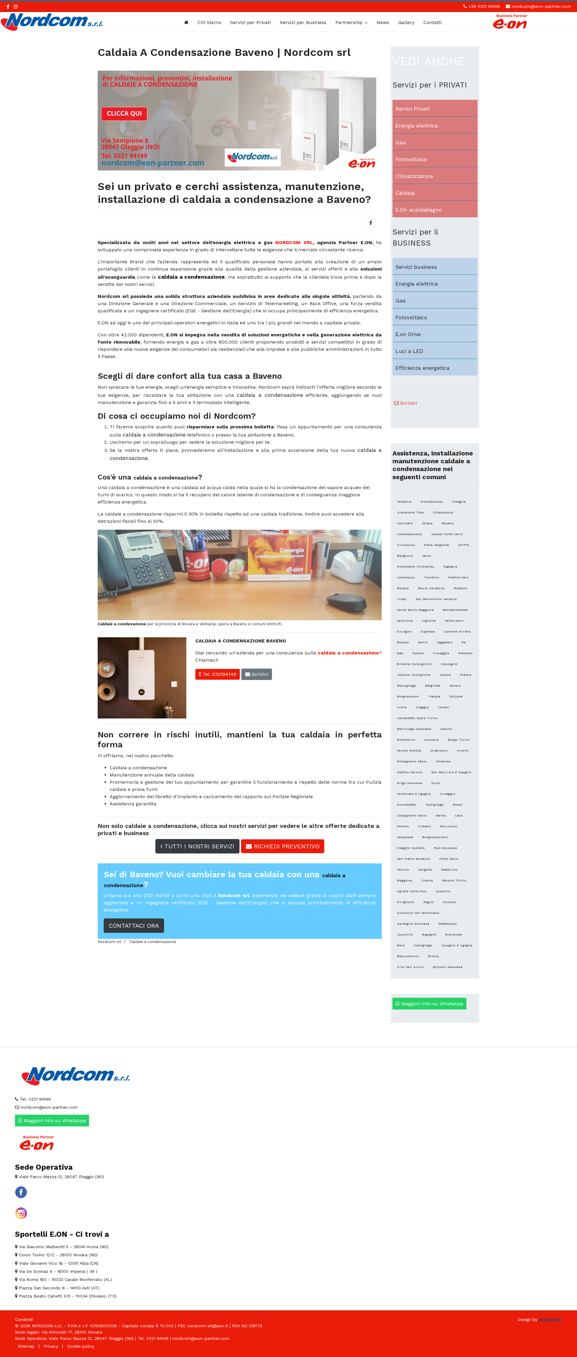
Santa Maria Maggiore (415, 609)
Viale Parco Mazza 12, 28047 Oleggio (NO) (60, 1176)
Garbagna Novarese (413, 923)
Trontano (431, 577)
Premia (466, 674)
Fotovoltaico (411, 159)
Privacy (51, 1346)
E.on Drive (408, 334)
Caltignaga (435, 804)
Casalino (442, 891)
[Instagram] (16, 7)
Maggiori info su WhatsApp (431, 1003)
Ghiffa (463, 545)
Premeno (465, 653)
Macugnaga (406, 685)
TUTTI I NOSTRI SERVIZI (198, 846)
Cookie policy (80, 1346)
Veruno (403, 869)
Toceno (418, 653)
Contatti (432, 22)
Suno (435, 783)
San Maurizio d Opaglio (451, 772)
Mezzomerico (408, 956)
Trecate (434, 696)
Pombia (403, 826)
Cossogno (449, 664)
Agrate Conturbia (411, 891)
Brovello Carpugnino (414, 664)
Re (464, 642)
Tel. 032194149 (218, 674)
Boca (401, 945)
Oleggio (422, 707)
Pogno (428, 902)
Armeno (424, 826)
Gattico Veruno (409, 772)
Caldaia (405, 193)
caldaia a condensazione (348, 653)
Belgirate (433, 685)
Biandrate (453, 934)
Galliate (456, 696)
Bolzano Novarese (448, 967)
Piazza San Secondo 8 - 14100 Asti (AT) (58, 1287)
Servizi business (416, 267)
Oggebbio (445, 642)
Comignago (423, 945)
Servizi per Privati (250, 22)
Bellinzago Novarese (414, 729)
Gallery (406, 22)
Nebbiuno (449, 869)
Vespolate (405, 837)
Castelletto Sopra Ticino (417, 718)
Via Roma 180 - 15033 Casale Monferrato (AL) (64, 1279)
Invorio (463, 750)
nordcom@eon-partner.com (541, 6)
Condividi (24, 1319)
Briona (433, 956)
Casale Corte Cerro (447, 534)
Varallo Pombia (409, 750)
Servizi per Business (303, 22)
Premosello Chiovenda (415, 566)
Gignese (428, 631)
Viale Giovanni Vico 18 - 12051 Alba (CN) (58, 1263)
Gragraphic (550, 1319)
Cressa (427, 880)
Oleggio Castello (411, 848)
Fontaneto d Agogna (414, 793)
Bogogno (429, 934)
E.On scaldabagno (418, 210)
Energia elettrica (416, 125)
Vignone (429, 620)
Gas (400, 142)
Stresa (427, 523)
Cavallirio (405, 934)
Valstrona (405, 620)
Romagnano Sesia (412, 761)
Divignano (405, 902)
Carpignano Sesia (412, 815)
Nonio (423, 642)
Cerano (446, 729)
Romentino (406, 739)
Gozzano (431, 739)
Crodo (402, 599)
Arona (402, 707)
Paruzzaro (448, 826)
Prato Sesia (448, 858)
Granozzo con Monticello (418, 912)
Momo (458, 804)
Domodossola (432, 501)
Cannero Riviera (457, 631)
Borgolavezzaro (435, 837)
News (383, 22)
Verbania (404, 501)
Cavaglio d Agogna (457, 945)
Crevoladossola (409, 534)
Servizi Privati (412, 109)
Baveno (448, 523)
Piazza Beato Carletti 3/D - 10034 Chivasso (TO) (67, 1296)
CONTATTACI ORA (134, 925)
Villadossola (443, 512)
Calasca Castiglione (414, 674)
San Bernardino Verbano (436, 599)
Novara (455, 685)
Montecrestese (455, 609)
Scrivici (259, 674)
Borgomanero (408, 696)
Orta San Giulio (410, 967)
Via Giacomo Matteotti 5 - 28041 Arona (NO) (62, 1246)
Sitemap (26, 1346)
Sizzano (449, 902)
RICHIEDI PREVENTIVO (285, 846)
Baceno (403, 642)
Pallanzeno (454, 620)
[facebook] (8, 7)
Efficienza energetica (422, 368)
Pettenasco (447, 923)
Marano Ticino (454, 880)
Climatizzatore (414, 176)
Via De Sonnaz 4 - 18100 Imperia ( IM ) (57, 1271)
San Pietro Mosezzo (413, 858)
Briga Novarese (409, 783)
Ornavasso (406, 545)
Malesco (460, 588)
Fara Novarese (445, 848)
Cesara (445, 674)
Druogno (404, 631)
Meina (441, 815)
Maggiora (404, 880)
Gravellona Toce (410, 512)
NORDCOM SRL (294, 242)
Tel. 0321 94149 (34, 1099)
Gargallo (425, 869)
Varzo (426, 555)
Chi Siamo (209, 22)
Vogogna (450, 566)
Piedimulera (458, 577)
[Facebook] (370, 223)
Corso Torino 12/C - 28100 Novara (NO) (57, 1254)
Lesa (459, 815)
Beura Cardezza (431, 588)
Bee (400, 653)
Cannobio (405, 523)
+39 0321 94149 (484, 6)
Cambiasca (406, 577)
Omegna (459, 501)
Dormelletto (407, 804)
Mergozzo (405, 555)
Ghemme (443, 761)
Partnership (348, 22)
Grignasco (439, 750)
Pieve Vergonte (436, 545)
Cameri (444, 707)
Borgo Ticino (459, 739)
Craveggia (441, 653)
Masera (403, 588)
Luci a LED (409, 351)
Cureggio (447, 793)
